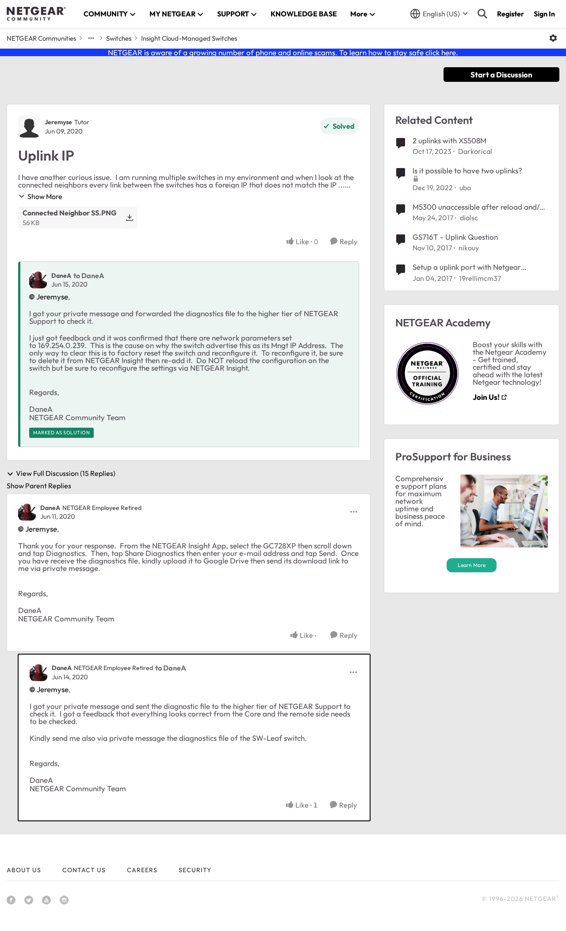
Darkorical (475, 151)
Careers (142, 870)
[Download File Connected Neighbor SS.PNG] (129, 217)
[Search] (482, 13)
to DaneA (88, 275)
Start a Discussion (501, 74)
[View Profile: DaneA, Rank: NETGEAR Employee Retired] (27, 512)
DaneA (61, 275)
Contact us (84, 870)
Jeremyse (58, 122)
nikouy (469, 247)
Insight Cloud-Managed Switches (189, 38)
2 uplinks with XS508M (449, 140)
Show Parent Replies (39, 485)
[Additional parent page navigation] (91, 38)
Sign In (544, 13)
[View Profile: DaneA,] (38, 279)
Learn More (472, 565)
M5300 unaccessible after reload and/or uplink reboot (480, 207)
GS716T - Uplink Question (455, 236)
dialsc (469, 217)
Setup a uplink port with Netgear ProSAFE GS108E (467, 267)
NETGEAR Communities (41, 38)
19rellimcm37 (480, 278)
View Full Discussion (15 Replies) (65, 474)
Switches (118, 38)
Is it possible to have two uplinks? (467, 170)
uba (465, 187)
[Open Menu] (553, 38)
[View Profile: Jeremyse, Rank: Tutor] (29, 126)
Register (510, 13)
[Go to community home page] (36, 14)
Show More (44, 196)
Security (195, 870)
